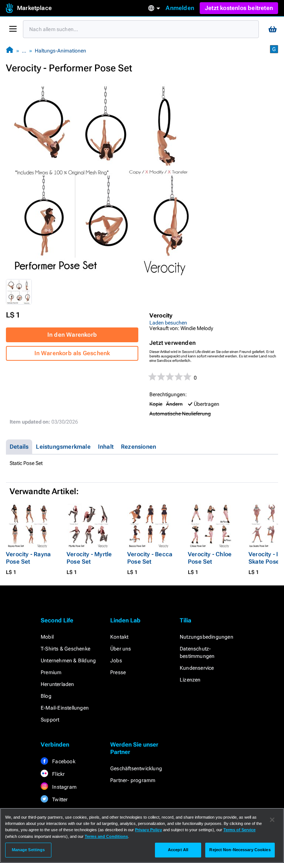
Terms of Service (239, 830)
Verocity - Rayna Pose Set (28, 558)
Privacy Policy (148, 830)
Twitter (59, 799)
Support (50, 720)
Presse (118, 672)
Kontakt (119, 637)
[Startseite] (9, 50)
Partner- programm (132, 780)
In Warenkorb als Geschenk (72, 353)
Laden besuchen (168, 323)
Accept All (178, 849)
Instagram (64, 787)
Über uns (120, 649)
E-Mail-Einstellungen (65, 708)
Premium (51, 672)
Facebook (63, 761)
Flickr (58, 774)
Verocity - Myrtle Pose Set (89, 558)
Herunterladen (57, 684)
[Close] (272, 820)
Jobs (116, 660)
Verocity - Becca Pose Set (149, 558)
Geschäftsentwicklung (136, 768)
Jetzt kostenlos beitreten (239, 7)
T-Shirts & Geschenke (65, 649)
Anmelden (180, 7)
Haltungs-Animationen (60, 51)
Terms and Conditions (106, 836)
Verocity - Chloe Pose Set (209, 558)
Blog (46, 696)
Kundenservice (197, 668)
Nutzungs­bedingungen (206, 637)
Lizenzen (190, 680)
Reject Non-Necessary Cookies (239, 849)
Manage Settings (28, 849)
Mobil (47, 637)
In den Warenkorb (72, 334)
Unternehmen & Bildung (68, 660)
